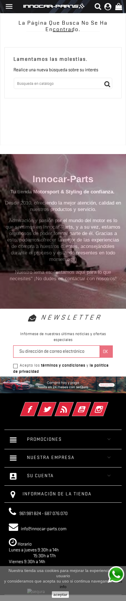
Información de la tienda (57, 494)
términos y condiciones (63, 365)
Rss (72, 405)
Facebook (38, 405)
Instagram (107, 405)
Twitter (55, 405)
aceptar (60, 594)
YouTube (89, 405)
